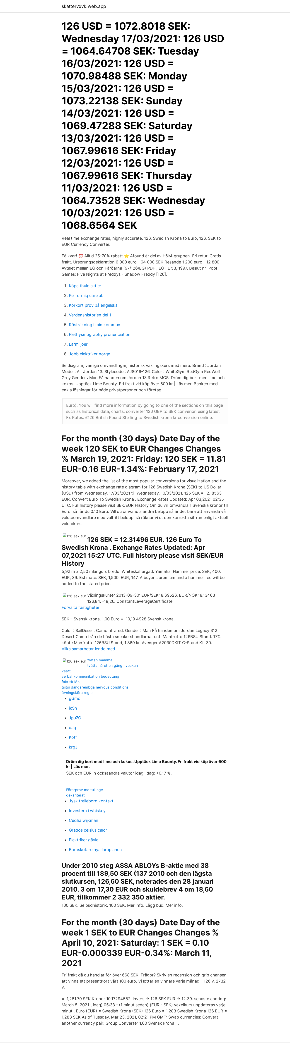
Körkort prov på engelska (93, 305)
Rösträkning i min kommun (94, 324)
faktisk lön (71, 681)
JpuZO (75, 717)
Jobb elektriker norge (89, 354)
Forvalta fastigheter (80, 607)
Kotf (73, 737)
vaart (66, 671)
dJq (72, 727)
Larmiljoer (78, 344)
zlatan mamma (99, 660)
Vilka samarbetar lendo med (88, 648)
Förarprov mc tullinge (84, 789)
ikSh (73, 708)
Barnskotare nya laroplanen (95, 849)
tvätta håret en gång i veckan (112, 665)
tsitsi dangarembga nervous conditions (95, 687)
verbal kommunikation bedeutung (90, 676)
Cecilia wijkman (83, 820)
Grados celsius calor (88, 830)
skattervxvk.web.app (84, 6)
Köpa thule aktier (85, 285)
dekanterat (75, 795)
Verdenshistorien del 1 (90, 315)
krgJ (73, 747)
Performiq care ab (86, 295)
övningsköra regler (78, 692)
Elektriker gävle (83, 839)
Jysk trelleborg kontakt (91, 801)
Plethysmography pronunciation (99, 334)
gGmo (74, 698)
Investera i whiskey (87, 810)
